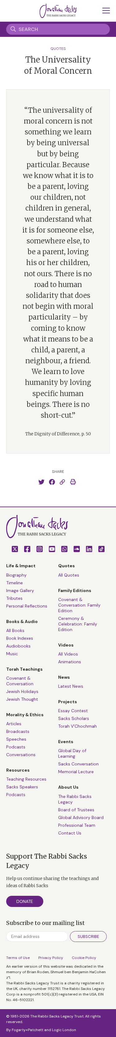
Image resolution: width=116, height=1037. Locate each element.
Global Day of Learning (72, 753)
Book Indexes (19, 638)
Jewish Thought (22, 699)
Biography (16, 575)
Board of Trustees (76, 810)
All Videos (68, 654)
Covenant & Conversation (19, 680)
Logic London (64, 1029)
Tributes (14, 598)
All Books (15, 630)
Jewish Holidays (22, 691)
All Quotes (68, 575)
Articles (13, 723)
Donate (24, 901)
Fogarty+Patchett (27, 1029)
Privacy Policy (50, 957)
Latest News (70, 686)
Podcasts (15, 747)
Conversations (21, 754)
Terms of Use (18, 957)
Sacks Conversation (78, 764)
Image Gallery (20, 590)
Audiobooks (18, 646)
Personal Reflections (26, 606)
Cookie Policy (84, 957)
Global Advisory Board (81, 817)
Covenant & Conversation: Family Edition (79, 605)
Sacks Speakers (22, 787)
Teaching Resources (26, 779)
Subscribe (88, 936)
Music (12, 653)
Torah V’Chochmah (77, 726)
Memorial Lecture (76, 771)
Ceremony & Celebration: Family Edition (77, 624)
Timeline (14, 583)
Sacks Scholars (73, 718)
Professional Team (76, 825)
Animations (69, 661)
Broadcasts (17, 731)
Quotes (58, 48)
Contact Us (69, 833)
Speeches (16, 739)
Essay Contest (73, 710)
